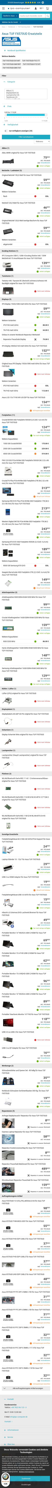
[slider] (5, 115)
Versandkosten (45, 163)
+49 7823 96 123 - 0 (19, 1407)
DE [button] (41, 8)
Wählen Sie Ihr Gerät (10, 22)
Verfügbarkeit (12, 125)
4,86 (24, 3)
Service (10, 1437)
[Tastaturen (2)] (26, 97)
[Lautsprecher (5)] (26, 95)
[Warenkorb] (47, 8)
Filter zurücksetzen (26, 137)
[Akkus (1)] (26, 91)
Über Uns (11, 1444)
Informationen (13, 1430)
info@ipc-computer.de (18, 1417)
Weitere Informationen (26, 1472)
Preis (9, 106)
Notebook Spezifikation (16, 50)
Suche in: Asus (9, 16)
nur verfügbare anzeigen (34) (20, 131)
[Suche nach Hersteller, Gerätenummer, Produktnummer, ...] (47, 16)
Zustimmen (26, 1479)
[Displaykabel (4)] (26, 93)
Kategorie (11, 82)
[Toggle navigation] (3, 8)
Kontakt (10, 1399)
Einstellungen (26, 1485)
